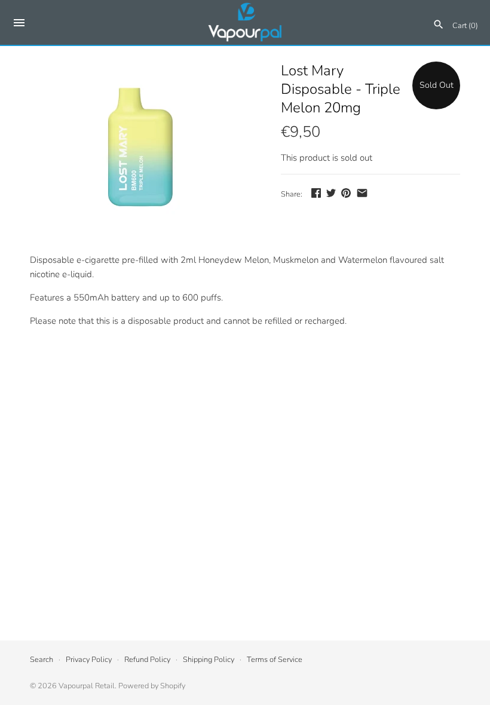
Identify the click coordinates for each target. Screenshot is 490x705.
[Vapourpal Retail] (245, 22)
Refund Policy (147, 659)
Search (41, 659)
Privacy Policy (89, 659)
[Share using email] (362, 193)
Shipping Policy (208, 659)
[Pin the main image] (346, 193)
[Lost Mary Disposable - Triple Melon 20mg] (140, 151)
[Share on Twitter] (331, 193)
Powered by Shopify (151, 686)
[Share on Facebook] (316, 193)
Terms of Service (274, 659)
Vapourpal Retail (87, 686)
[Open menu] (19, 25)
